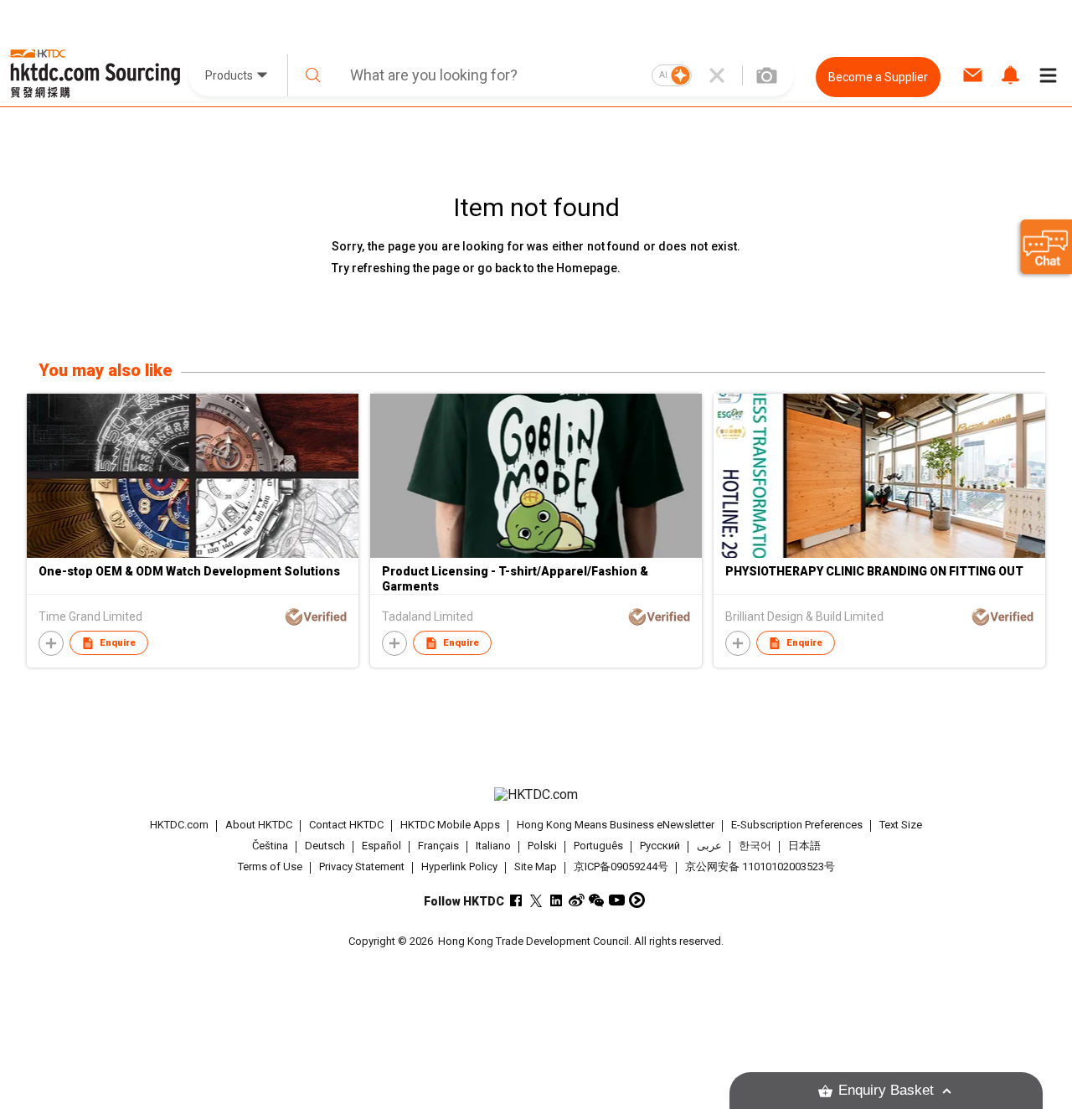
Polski (542, 845)
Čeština (270, 845)
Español (381, 845)
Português (598, 845)
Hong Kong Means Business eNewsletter (615, 824)
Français (438, 845)
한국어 (755, 845)
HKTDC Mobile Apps (450, 824)
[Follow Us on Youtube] (617, 900)
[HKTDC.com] (535, 794)
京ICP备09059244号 (621, 866)
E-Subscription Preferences (797, 824)
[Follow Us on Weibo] (577, 900)
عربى (709, 845)
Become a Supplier (878, 77)
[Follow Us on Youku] (637, 900)
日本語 (804, 845)
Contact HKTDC (346, 824)
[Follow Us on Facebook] (516, 900)
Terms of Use (270, 866)
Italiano (493, 845)
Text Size (900, 824)
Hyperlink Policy (459, 866)
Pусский (660, 845)
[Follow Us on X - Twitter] (536, 900)
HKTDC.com (179, 824)
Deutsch (325, 845)
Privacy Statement (362, 866)
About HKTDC (258, 824)
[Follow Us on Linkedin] (556, 900)
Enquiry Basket (886, 1090)
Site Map (535, 866)
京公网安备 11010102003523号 (760, 866)
